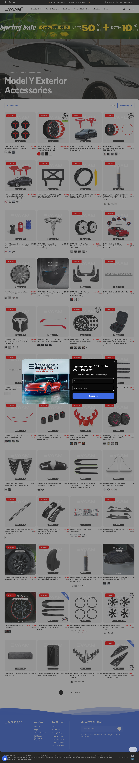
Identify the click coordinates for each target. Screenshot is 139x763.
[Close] (114, 361)
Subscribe (93, 396)
